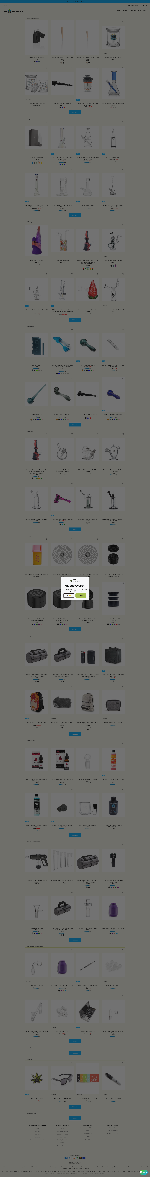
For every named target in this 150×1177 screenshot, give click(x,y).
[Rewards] (144, 1172)
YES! (81, 595)
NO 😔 (68, 595)
